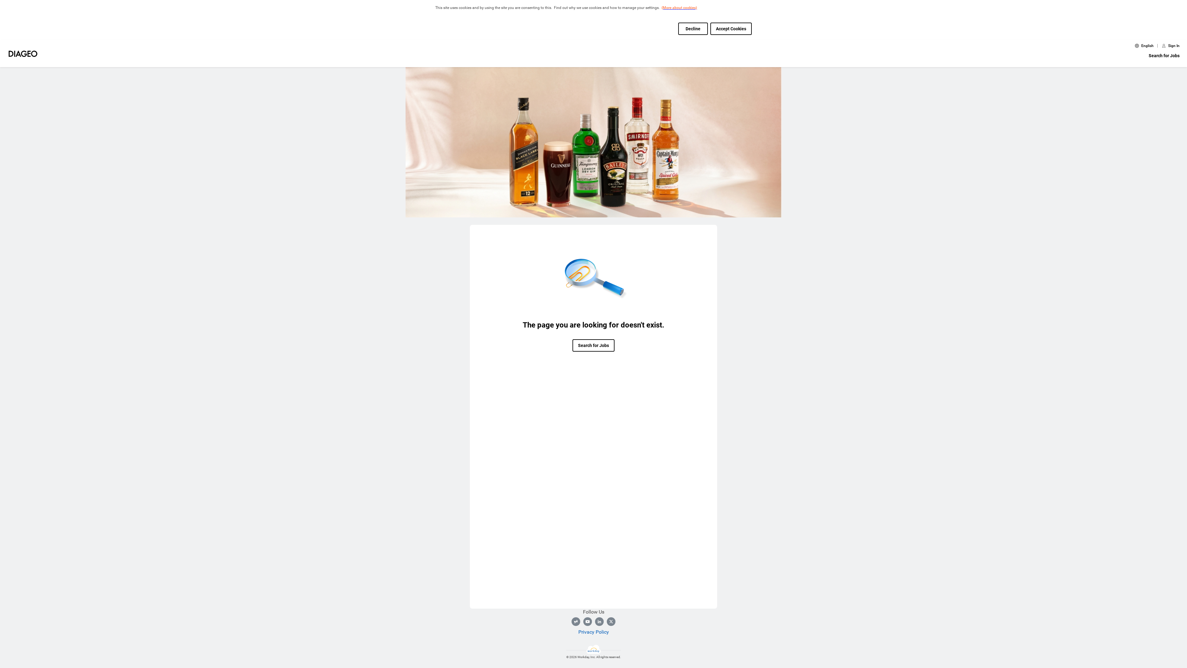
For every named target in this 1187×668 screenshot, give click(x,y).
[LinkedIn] (599, 621)
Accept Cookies (731, 28)
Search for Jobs (1164, 55)
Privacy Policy (593, 632)
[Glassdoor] (576, 621)
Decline (693, 28)
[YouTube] (587, 621)
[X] (611, 621)
